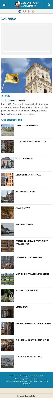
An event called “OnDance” (29, 257)
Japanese (28, 11)
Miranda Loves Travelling (18, 376)
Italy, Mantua (23, 208)
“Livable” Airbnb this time (29, 356)
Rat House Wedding (25, 191)
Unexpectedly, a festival (28, 175)
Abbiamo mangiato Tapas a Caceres (33, 323)
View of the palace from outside (32, 274)
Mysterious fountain (27, 290)
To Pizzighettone (24, 158)
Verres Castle (22, 307)
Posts (7, 95)
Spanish (33, 11)
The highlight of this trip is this (32, 340)
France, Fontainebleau (27, 125)
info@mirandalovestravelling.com (16, 382)
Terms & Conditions (31, 379)
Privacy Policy (19, 379)
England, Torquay (25, 224)
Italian (24, 11)
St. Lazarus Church (13, 100)
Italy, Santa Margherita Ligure (31, 142)
